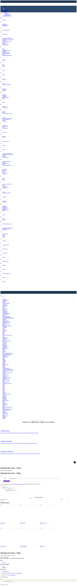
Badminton (4, 49)
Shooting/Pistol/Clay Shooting (8, 118)
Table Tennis (5, 125)
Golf (3, 78)
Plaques (4, 145)
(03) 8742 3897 (5, 17)
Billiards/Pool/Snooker (6, 52)
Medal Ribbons (5, 207)
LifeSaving (4, 90)
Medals (4, 315)
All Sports (4, 40)
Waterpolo (4, 136)
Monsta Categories (16, 484)
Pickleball (4, 106)
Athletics (4, 43)
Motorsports (4, 96)
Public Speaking (5, 107)
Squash (4, 120)
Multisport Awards (6, 97)
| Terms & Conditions (18, 573)
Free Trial (4, 18)
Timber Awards (5, 128)
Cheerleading (5, 170)
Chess (4, 59)
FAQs (6, 12)
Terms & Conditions (8, 15)
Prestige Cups (5, 25)
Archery (4, 373)
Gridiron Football (5, 186)
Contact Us (6, 13)
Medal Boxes (5, 345)
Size (5, 478)
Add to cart (6, 481)
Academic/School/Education (7, 38)
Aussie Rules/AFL (6, 44)
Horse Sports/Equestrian (7, 84)
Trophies (4, 11)
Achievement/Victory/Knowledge (8, 39)
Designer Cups (5, 15)
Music (4, 98)
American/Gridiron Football (7, 372)
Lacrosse (4, 88)
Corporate (4, 7)
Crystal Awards (5, 248)
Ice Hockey (4, 196)
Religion (4, 111)
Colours (2, 500)
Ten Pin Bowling (5, 126)
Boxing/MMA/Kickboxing (7, 55)
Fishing (4, 74)
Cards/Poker (5, 169)
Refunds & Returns (6, 571)
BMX (3, 48)
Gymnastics (4, 79)
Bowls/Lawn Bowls (6, 53)
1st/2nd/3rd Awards (6, 141)
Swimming (4, 121)
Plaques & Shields (6, 10)
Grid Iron (4, 185)
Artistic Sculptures (6, 42)
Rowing (4, 112)
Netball (4, 102)
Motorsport (4, 95)
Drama (4, 66)
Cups (3, 8)
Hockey (4, 83)
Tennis (4, 127)
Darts (3, 65)
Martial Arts (4, 94)
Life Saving (4, 89)
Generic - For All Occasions (7, 335)
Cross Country (5, 173)
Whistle (4, 137)
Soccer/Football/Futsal (6, 119)
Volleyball (4, 132)
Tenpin (4, 235)
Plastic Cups (5, 310)
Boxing (4, 54)
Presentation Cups (5, 311)
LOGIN (4, 16)
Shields (4, 149)
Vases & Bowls (5, 34)
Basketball (4, 51)
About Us (6, 10)
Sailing (4, 117)
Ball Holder (4, 6)
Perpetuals (4, 361)
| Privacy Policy (12, 573)
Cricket (4, 60)
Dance (4, 64)
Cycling (4, 331)
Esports (4, 70)
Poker (3, 219)
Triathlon (4, 236)
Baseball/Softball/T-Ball (6, 50)
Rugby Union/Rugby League (7, 113)
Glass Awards (5, 305)
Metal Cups (4, 309)
